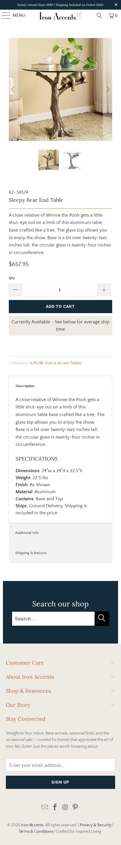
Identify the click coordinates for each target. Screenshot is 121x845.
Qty (12, 278)
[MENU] (3, 15)
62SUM (36, 363)
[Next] (107, 89)
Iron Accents (32, 825)
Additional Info (27, 533)
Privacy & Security (96, 825)
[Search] (99, 15)
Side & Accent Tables (63, 363)
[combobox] (60, 618)
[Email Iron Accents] (45, 808)
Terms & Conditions (36, 831)
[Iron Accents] (60, 15)
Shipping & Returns (31, 553)
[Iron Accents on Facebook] (55, 808)
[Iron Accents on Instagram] (65, 808)
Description (25, 386)
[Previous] (13, 89)
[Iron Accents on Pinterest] (75, 808)
